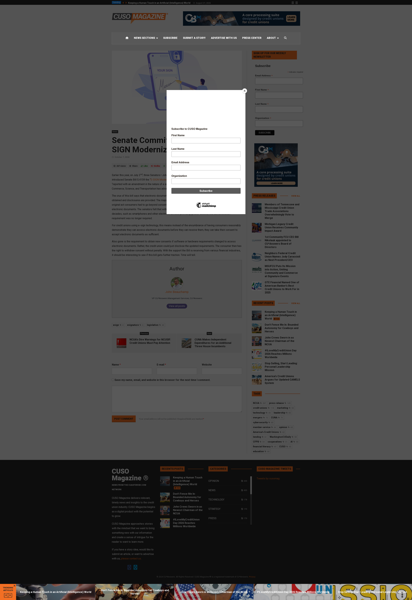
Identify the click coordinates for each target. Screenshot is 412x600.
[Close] (244, 90)
